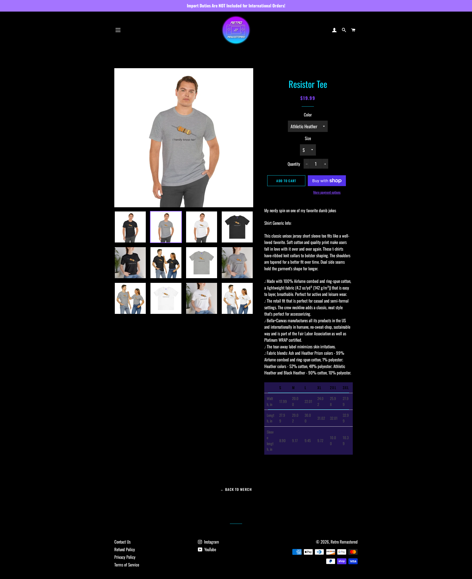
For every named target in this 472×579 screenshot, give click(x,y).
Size (308, 138)
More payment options (326, 192)
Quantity (294, 164)
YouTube (209, 549)
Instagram (211, 542)
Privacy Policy (124, 557)
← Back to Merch (236, 489)
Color (308, 115)
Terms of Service (126, 565)
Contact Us (122, 542)
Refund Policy (124, 549)
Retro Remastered (344, 542)
